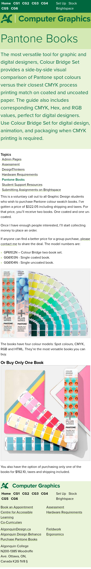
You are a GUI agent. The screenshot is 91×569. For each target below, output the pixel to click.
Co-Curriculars (11, 522)
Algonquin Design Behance (21, 534)
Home (6, 3)
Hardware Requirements (20, 174)
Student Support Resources (22, 185)
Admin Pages (11, 159)
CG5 (4, 8)
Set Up (61, 3)
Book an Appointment (17, 507)
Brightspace (65, 8)
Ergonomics (55, 534)
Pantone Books (13, 180)
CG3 (35, 3)
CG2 (25, 3)
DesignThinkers (13, 169)
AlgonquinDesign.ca (16, 529)
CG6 (14, 8)
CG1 (16, 3)
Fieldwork (53, 529)
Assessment (11, 164)
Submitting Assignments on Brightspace (31, 190)
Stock (73, 3)
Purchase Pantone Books (19, 539)
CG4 (44, 3)
